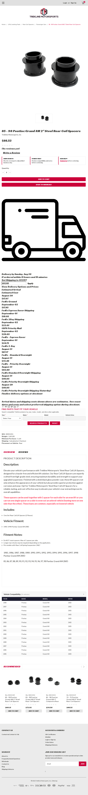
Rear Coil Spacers (28, 24)
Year (4, 415)
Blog (3, 766)
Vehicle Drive (70, 415)
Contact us (63, 161)
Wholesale (5, 761)
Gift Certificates (50, 734)
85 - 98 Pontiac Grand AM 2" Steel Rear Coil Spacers (65, 24)
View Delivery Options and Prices (20, 286)
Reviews (23, 452)
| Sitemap (54, 781)
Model (46, 415)
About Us (5, 756)
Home (4, 24)
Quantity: (5, 168)
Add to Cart (13, 711)
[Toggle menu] (3, 4)
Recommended (12, 666)
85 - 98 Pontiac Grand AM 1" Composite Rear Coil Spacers (52, 700)
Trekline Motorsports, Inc (11, 135)
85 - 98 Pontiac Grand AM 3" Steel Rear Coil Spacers (33, 699)
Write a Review (11, 152)
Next (84, 666)
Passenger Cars (41, 24)
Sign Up (73, 3)
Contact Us (5, 764)
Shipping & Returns (51, 745)
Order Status (49, 742)
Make (25, 415)
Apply (30, 283)
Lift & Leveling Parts (14, 24)
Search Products (38, 423)
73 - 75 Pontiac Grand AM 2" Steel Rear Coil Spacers (73, 699)
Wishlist (48, 737)
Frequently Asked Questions (11, 759)
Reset (55, 423)
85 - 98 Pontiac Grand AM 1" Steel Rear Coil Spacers (12, 699)
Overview (9, 452)
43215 (22, 280)
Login (65, 3)
